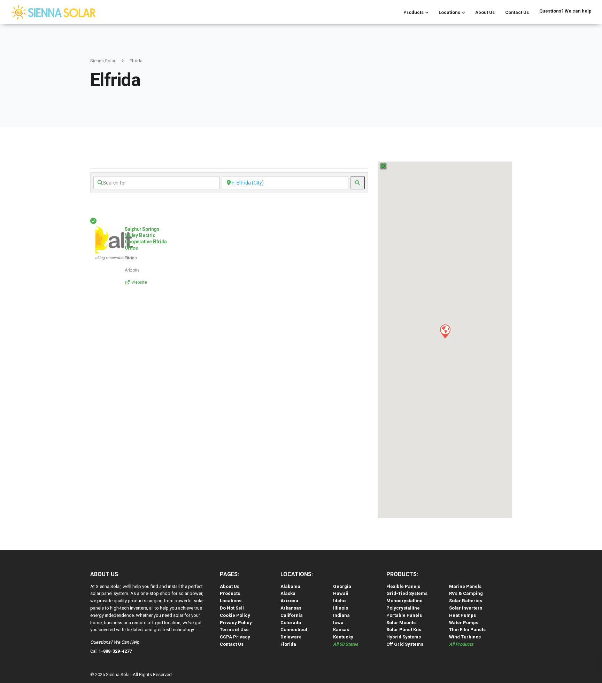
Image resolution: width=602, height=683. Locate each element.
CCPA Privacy (235, 636)
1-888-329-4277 (115, 651)
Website (139, 282)
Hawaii (340, 593)
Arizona (289, 600)
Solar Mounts (401, 622)
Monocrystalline (404, 600)
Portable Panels (404, 615)
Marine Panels (465, 586)
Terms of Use (234, 629)
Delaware (291, 636)
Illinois (340, 608)
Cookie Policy (235, 615)
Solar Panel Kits (403, 629)
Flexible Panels (403, 586)
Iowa (338, 622)
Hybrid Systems (403, 636)
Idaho (339, 600)
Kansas (341, 629)
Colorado (290, 622)
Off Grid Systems (404, 644)
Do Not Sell (232, 608)
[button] (445, 331)
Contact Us (517, 12)
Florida (288, 644)
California (291, 615)
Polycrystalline (403, 608)
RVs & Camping (466, 593)
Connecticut (293, 629)
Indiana (341, 615)
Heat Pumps (462, 615)
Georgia (342, 586)
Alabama (290, 586)
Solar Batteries (465, 600)
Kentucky (343, 636)
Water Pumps (463, 622)
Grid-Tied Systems (406, 593)
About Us (485, 12)
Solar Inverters (465, 608)
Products (413, 12)
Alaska (287, 593)
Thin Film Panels (467, 629)
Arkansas (290, 608)
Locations (449, 12)
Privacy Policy (236, 622)
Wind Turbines (465, 636)
